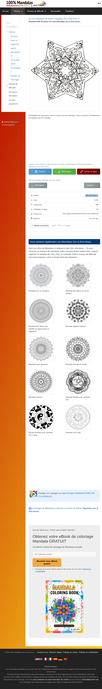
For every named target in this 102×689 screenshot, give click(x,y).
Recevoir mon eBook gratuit (47, 562)
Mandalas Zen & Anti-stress (66, 19)
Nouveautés (55, 11)
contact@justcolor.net (89, 679)
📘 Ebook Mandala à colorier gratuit (10, 123)
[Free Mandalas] (38, 659)
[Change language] (99, 3)
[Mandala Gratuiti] (50, 659)
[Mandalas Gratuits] (45, 659)
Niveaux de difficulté (35, 11)
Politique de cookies (70, 652)
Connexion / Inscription (85, 3)
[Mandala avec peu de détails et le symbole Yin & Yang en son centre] (41, 429)
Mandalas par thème (45, 19)
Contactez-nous (42, 652)
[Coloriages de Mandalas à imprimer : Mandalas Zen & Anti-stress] (30, 508)
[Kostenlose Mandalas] (60, 659)
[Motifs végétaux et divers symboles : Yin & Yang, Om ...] (78, 429)
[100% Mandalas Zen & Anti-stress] (36, 4)
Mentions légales (56, 652)
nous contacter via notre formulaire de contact (51, 679)
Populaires (69, 11)
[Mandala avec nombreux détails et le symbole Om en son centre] (78, 393)
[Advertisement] (64, 140)
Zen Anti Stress (91, 195)
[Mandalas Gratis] (55, 659)
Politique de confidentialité (88, 652)
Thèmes (16, 11)
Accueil (5, 11)
